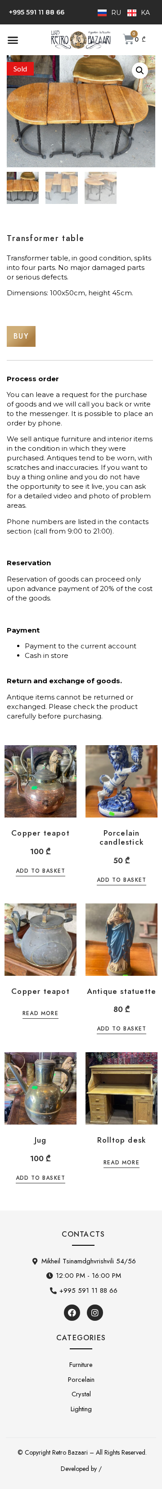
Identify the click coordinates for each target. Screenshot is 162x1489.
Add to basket (41, 871)
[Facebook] (72, 1313)
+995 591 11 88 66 (36, 12)
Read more (40, 1014)
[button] (13, 39)
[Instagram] (95, 1313)
